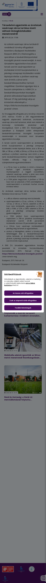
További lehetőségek (23, 308)
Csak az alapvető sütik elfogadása (23, 300)
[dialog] (23, 291)
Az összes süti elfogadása (23, 293)
